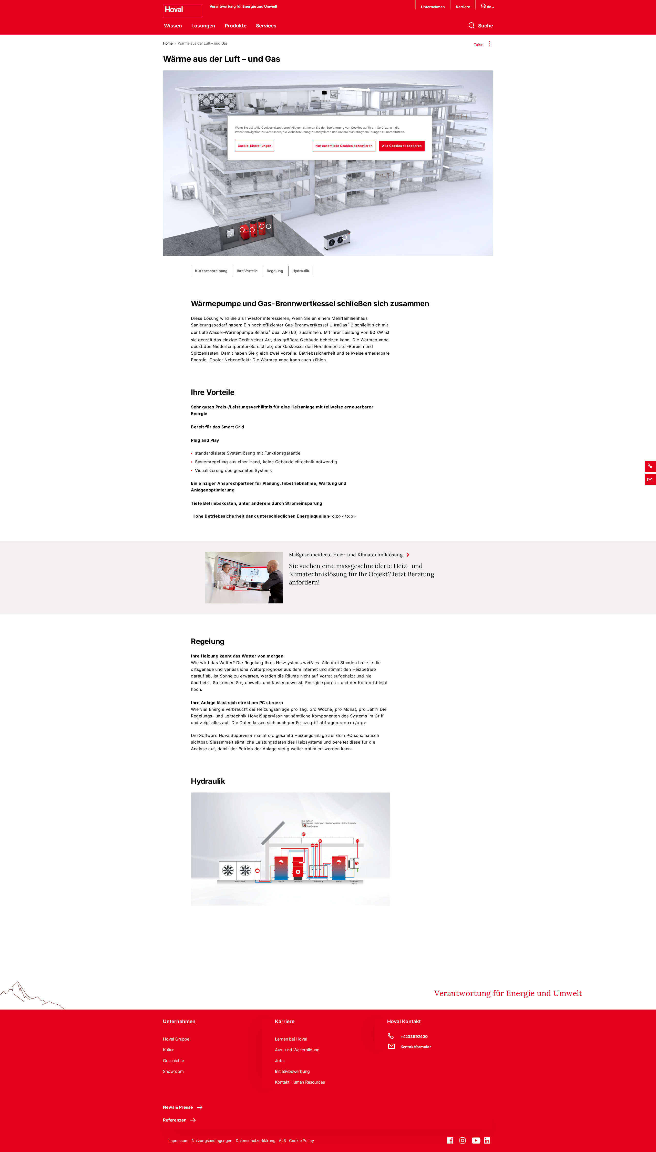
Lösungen (203, 26)
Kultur (168, 1049)
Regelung (275, 271)
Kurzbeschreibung (211, 271)
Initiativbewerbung (292, 1071)
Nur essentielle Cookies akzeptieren (344, 146)
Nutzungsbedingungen (212, 1140)
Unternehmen (433, 7)
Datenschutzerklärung (255, 1140)
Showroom (173, 1071)
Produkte (236, 26)
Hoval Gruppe (176, 1039)
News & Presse (178, 1107)
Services (266, 26)
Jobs (279, 1060)
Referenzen (174, 1120)
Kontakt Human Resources (300, 1082)
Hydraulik (300, 271)
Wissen (173, 26)
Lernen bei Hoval (291, 1039)
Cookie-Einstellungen (254, 146)
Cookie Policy (301, 1140)
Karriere (463, 7)
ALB (282, 1140)
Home (167, 43)
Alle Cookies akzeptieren (402, 146)
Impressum (178, 1140)
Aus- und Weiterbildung (297, 1049)
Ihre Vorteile (247, 271)
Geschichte (173, 1060)
